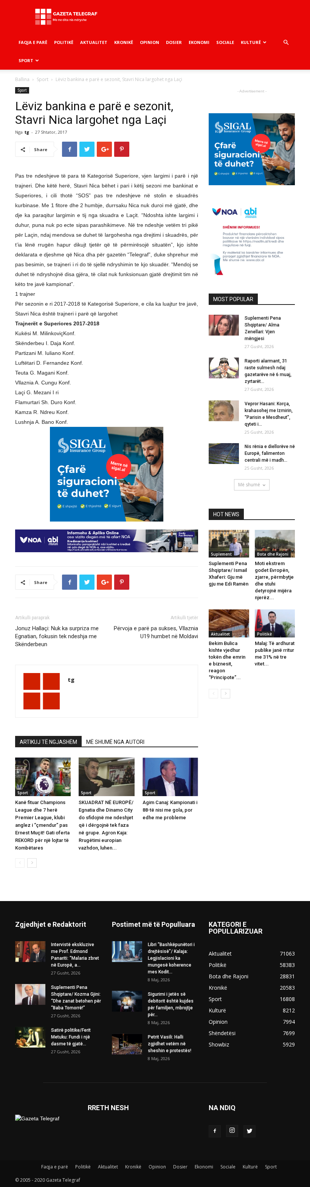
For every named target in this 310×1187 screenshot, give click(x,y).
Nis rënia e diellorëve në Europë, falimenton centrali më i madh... (270, 453)
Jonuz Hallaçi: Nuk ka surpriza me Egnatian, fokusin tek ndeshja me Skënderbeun (57, 636)
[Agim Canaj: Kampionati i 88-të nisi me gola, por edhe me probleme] (170, 776)
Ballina (22, 79)
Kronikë (123, 42)
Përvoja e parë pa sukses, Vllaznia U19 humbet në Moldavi (156, 632)
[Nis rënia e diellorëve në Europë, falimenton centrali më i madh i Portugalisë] (224, 453)
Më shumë (249, 484)
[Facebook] (215, 1131)
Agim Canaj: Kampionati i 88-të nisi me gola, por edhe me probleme (170, 810)
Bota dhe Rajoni (272, 554)
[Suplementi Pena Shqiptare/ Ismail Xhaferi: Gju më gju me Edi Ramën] (229, 544)
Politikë (63, 42)
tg (27, 132)
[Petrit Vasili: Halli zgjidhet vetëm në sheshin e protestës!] (127, 1044)
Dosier (174, 42)
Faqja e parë (33, 42)
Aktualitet (93, 42)
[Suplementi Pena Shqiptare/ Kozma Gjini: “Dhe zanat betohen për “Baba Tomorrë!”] (30, 994)
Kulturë (251, 42)
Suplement (221, 554)
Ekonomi (199, 42)
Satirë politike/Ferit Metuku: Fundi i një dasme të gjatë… (71, 1037)
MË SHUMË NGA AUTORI (115, 742)
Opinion (149, 42)
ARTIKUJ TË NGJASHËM (48, 742)
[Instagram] (232, 1131)
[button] (286, 42)
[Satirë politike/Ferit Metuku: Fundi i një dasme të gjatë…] (30, 1037)
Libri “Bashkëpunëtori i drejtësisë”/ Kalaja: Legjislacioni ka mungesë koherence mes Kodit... (171, 958)
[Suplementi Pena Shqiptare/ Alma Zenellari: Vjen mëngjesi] (224, 325)
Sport (26, 60)
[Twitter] (249, 1131)
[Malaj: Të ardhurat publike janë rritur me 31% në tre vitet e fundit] (275, 623)
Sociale (225, 42)
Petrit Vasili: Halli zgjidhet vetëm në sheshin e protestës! (169, 1043)
